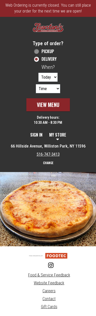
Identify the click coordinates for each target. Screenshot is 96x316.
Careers (49, 290)
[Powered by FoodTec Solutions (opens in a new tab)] (48, 255)
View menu (48, 104)
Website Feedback (49, 283)
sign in (36, 135)
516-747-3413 (48, 154)
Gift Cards (49, 306)
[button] (48, 28)
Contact (49, 298)
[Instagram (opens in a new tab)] (48, 265)
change (48, 163)
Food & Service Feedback (49, 275)
